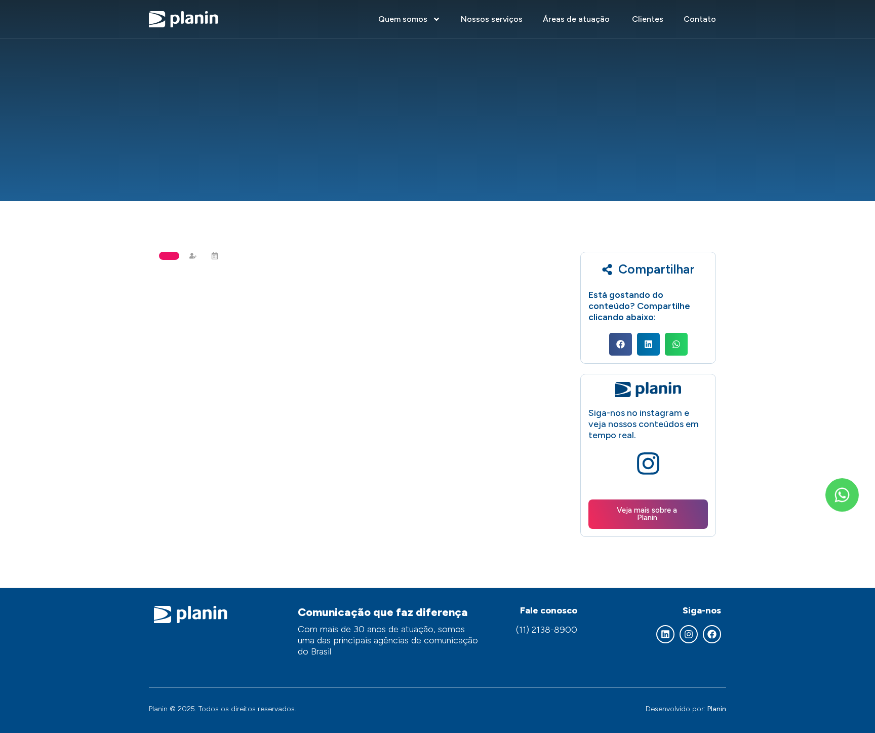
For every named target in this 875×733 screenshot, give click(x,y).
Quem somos (402, 19)
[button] (620, 344)
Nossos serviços (492, 19)
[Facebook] (712, 634)
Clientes (647, 19)
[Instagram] (689, 634)
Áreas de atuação (577, 19)
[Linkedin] (665, 634)
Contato (700, 19)
